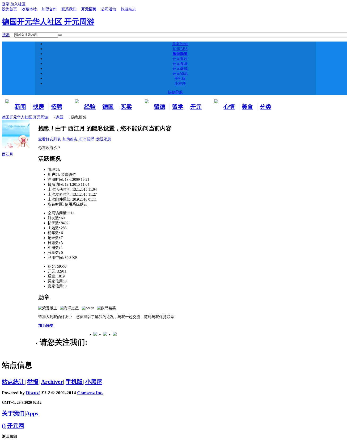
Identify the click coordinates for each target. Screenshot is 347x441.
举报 (32, 382)
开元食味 (180, 64)
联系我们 (68, 9)
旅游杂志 (128, 9)
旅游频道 (180, 54)
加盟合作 (49, 9)
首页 (180, 44)
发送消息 (103, 139)
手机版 (180, 78)
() (4, 426)
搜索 (6, 35)
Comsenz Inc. (90, 392)
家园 (59, 117)
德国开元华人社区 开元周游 (48, 21)
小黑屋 (93, 382)
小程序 (180, 83)
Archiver (52, 382)
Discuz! (33, 392)
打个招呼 (86, 139)
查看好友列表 (49, 139)
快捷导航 (175, 92)
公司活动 (108, 9)
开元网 (15, 426)
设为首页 (9, 9)
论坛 (180, 49)
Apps (32, 413)
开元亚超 (180, 59)
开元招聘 (88, 9)
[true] (60, 35)
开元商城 (180, 69)
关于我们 (13, 413)
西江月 (7, 154)
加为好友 (70, 139)
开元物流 (180, 73)
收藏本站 (29, 9)
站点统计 (13, 382)
